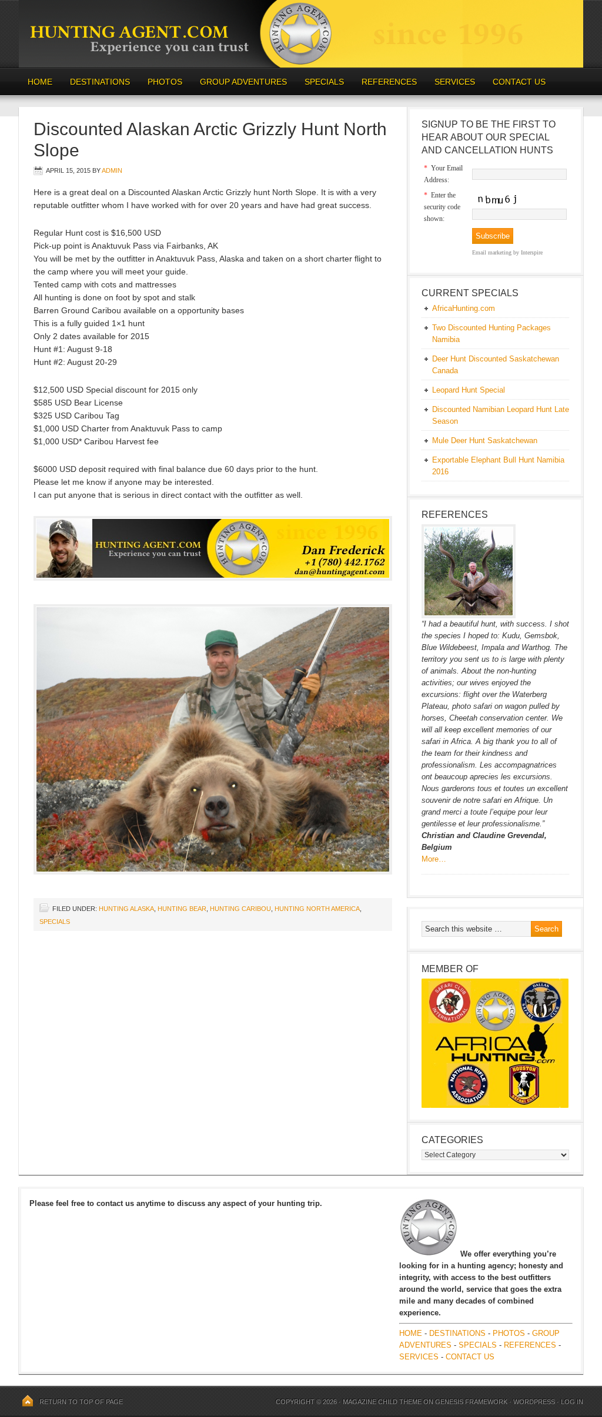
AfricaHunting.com (463, 308)
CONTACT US (519, 81)
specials (54, 921)
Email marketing (491, 252)
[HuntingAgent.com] (301, 64)
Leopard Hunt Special (468, 390)
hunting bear (182, 908)
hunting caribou (240, 908)
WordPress (534, 1401)
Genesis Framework (471, 1401)
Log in (572, 1401)
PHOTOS (160, 81)
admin (112, 170)
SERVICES (454, 81)
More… (434, 859)
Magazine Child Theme (382, 1401)
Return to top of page (81, 1401)
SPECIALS (324, 81)
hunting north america (317, 908)
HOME (40, 81)
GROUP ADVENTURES (243, 81)
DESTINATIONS (95, 81)
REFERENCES (389, 81)
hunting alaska (126, 908)
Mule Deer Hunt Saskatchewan (484, 440)
